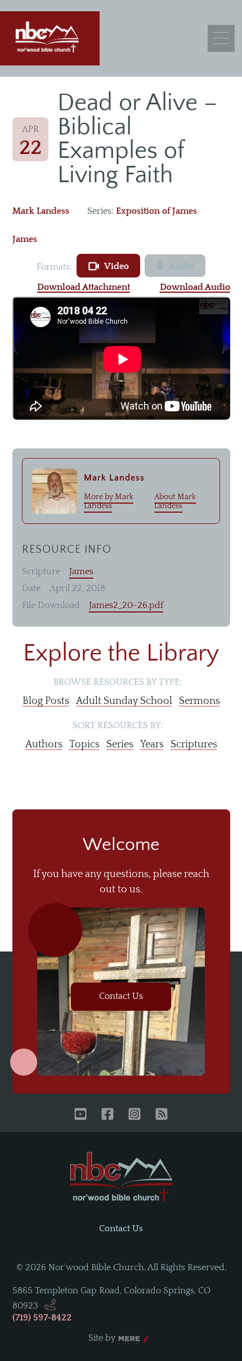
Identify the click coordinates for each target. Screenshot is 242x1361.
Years (152, 744)
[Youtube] (80, 1115)
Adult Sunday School (124, 701)
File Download (51, 605)
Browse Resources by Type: (117, 682)
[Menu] (221, 38)
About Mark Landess (175, 501)
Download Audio (195, 287)
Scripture (41, 571)
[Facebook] (107, 1115)
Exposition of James (156, 211)
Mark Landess (40, 211)
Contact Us (121, 996)
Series (119, 744)
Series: (100, 211)
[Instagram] (134, 1115)
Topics (84, 744)
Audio (181, 266)
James (24, 239)
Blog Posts (46, 701)
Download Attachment (83, 287)
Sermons (199, 701)
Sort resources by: (118, 725)
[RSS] (161, 1115)
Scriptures (194, 744)
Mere (129, 1338)
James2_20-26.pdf (126, 605)
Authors (43, 744)
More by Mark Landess (108, 501)
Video (116, 266)
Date (31, 588)
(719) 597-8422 (41, 1317)
